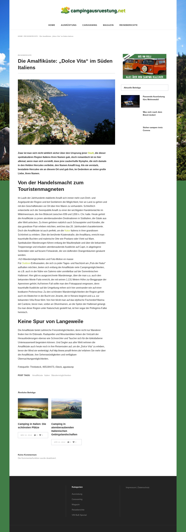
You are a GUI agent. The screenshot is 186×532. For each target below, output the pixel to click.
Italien (47, 375)
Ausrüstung (77, 494)
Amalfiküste (37, 375)
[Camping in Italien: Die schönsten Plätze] (33, 408)
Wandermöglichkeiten (61, 375)
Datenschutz (143, 487)
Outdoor (26, 263)
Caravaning (77, 499)
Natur (67, 230)
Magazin (76, 504)
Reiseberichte (31, 36)
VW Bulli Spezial (79, 515)
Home (20, 36)
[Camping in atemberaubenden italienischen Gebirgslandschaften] (66, 408)
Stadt (91, 153)
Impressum (131, 487)
